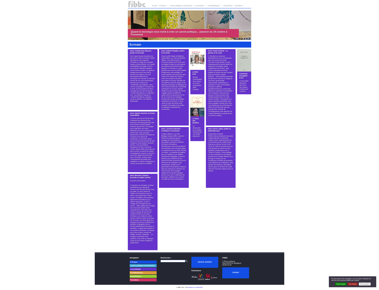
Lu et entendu (199, 6)
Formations (238, 6)
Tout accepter (341, 284)
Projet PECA (228, 6)
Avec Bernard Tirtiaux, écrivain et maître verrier (140, 177)
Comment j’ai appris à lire (243, 76)
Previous (125, 25)
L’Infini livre (195, 73)
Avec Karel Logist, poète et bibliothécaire (219, 130)
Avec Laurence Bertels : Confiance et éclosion (171, 130)
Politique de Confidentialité (195, 287)
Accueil (154, 6)
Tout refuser (353, 284)
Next (254, 25)
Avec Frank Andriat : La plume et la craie (218, 52)
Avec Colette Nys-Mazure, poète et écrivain (141, 52)
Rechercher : (166, 258)
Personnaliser (365, 284)
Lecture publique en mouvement (181, 6)
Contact (235, 272)
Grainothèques (135, 276)
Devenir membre (205, 262)
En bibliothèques (214, 6)
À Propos (162, 6)
